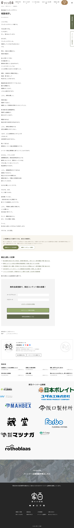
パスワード (10, 299)
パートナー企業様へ (42, 514)
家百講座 (64, 2)
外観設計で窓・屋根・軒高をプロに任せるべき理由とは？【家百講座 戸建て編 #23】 (26, 266)
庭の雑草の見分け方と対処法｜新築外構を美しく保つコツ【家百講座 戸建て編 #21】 (26, 261)
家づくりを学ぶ (26, 2)
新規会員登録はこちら (28, 316)
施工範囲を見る (21, 355)
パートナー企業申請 (72, 39)
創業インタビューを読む (27, 247)
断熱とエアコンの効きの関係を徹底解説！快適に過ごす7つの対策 (21, 263)
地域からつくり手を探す (11, 247)
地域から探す (56, 2)
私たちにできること (52, 514)
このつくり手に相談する (34, 355)
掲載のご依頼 (19, 512)
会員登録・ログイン (72, 21)
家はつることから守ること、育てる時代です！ (61, 373)
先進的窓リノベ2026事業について (9, 367)
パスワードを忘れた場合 (28, 304)
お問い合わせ (51, 512)
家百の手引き (18, 2)
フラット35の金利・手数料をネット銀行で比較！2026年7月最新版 (21, 271)
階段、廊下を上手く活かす (56, 367)
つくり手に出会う (35, 2)
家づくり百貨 (38, 526)
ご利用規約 (39, 512)
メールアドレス (11, 294)
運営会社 (29, 512)
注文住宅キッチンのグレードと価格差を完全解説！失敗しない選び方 (22, 269)
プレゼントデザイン (13, 333)
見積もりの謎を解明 (30, 367)
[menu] (72, 3)
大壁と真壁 (28, 373)
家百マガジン (9, 6)
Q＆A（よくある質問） (46, 2)
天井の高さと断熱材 (6, 373)
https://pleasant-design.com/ (28, 350)
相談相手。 (15, 6)
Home (2, 6)
